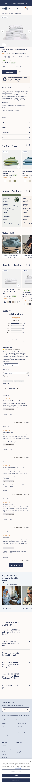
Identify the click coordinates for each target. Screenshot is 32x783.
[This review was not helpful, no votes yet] (27, 422)
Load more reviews (16, 565)
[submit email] (27, 709)
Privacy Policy (26, 715)
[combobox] (16, 388)
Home (3, 13)
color (15, 381)
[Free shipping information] (20, 66)
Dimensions (5, 137)
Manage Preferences (16, 771)
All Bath (6, 13)
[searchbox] (14, 373)
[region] (16, 771)
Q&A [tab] (10, 310)
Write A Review (16, 340)
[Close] (30, 761)
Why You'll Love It (6, 87)
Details (4, 117)
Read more (22, 442)
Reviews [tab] (5, 310)
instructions (6, 381)
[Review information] (13, 53)
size (12, 381)
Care (3, 122)
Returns (4, 127)
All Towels (11, 13)
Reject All (16, 775)
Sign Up (9, 81)
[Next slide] (30, 3)
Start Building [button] (9, 72)
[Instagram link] (11, 595)
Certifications (5, 132)
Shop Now (11, 224)
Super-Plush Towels (17, 13)
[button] (27, 9)
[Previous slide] (1, 3)
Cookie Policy (18, 768)
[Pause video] (18, 251)
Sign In (14, 81)
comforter (21, 381)
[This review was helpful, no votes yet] (24, 422)
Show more (6, 383)
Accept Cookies (16, 780)
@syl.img (8, 608)
